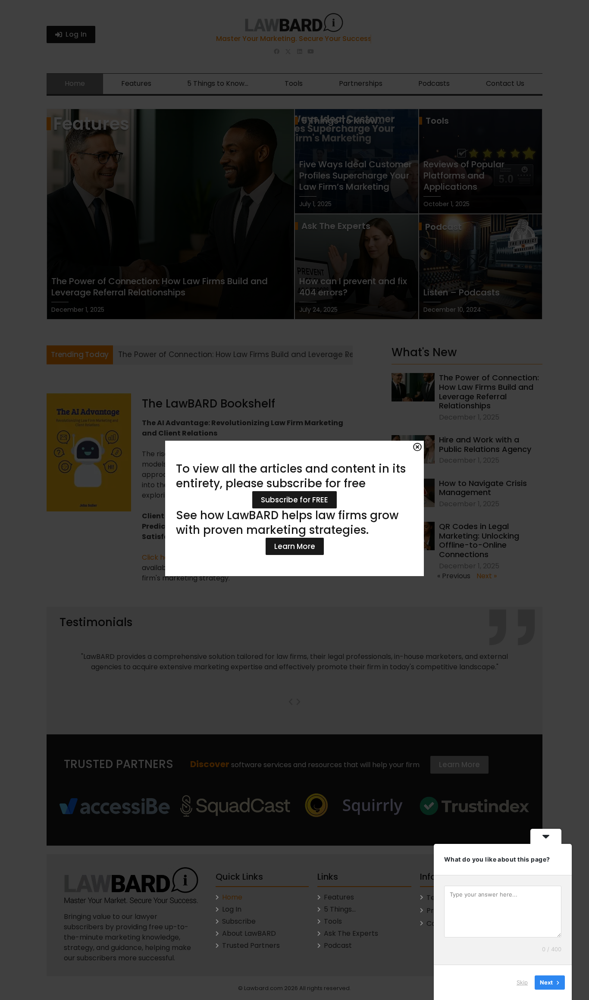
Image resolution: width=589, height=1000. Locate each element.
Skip (522, 982)
